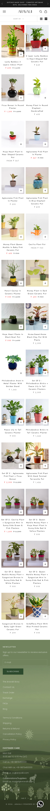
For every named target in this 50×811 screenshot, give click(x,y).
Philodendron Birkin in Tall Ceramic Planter (37, 431)
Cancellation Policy (12, 734)
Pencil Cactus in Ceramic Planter (13, 292)
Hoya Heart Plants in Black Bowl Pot (12, 335)
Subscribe (13, 671)
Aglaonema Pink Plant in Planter (37, 153)
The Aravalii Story (11, 681)
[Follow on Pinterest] (18, 790)
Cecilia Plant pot (37, 244)
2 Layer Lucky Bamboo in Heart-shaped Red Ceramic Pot (37, 59)
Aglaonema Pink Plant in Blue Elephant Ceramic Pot (37, 201)
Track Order (8, 692)
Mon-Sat (7, 753)
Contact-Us (8, 687)
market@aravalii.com (22, 781)
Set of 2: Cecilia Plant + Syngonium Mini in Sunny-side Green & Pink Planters (12, 523)
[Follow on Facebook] (4, 790)
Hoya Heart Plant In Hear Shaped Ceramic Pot (13, 154)
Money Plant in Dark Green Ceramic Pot (37, 292)
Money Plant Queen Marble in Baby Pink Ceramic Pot (13, 247)
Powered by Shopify (33, 804)
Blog (5, 709)
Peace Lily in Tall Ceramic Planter (13, 431)
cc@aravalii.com (20, 772)
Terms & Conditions (12, 717)
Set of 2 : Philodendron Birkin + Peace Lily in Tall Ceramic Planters (37, 384)
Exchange (7, 698)
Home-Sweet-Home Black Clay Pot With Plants (37, 337)
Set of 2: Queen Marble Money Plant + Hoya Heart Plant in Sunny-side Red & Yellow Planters (37, 525)
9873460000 (20, 762)
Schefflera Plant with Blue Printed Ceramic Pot (37, 627)
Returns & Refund (11, 728)
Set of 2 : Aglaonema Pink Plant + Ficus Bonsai (13, 476)
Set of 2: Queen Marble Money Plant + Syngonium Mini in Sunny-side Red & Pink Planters (37, 577)
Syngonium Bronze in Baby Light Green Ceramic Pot (12, 627)
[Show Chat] (41, 804)
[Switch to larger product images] (41, 19)
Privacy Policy (9, 739)
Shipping (7, 723)
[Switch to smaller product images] (46, 19)
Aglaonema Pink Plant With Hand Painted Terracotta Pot (37, 476)
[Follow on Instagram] (11, 790)
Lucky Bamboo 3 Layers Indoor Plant (12, 63)
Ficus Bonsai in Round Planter (13, 106)
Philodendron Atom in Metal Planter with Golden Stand (13, 383)
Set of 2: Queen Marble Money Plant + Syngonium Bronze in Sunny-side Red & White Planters (13, 577)
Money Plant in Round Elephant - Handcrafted (37, 108)
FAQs (5, 703)
